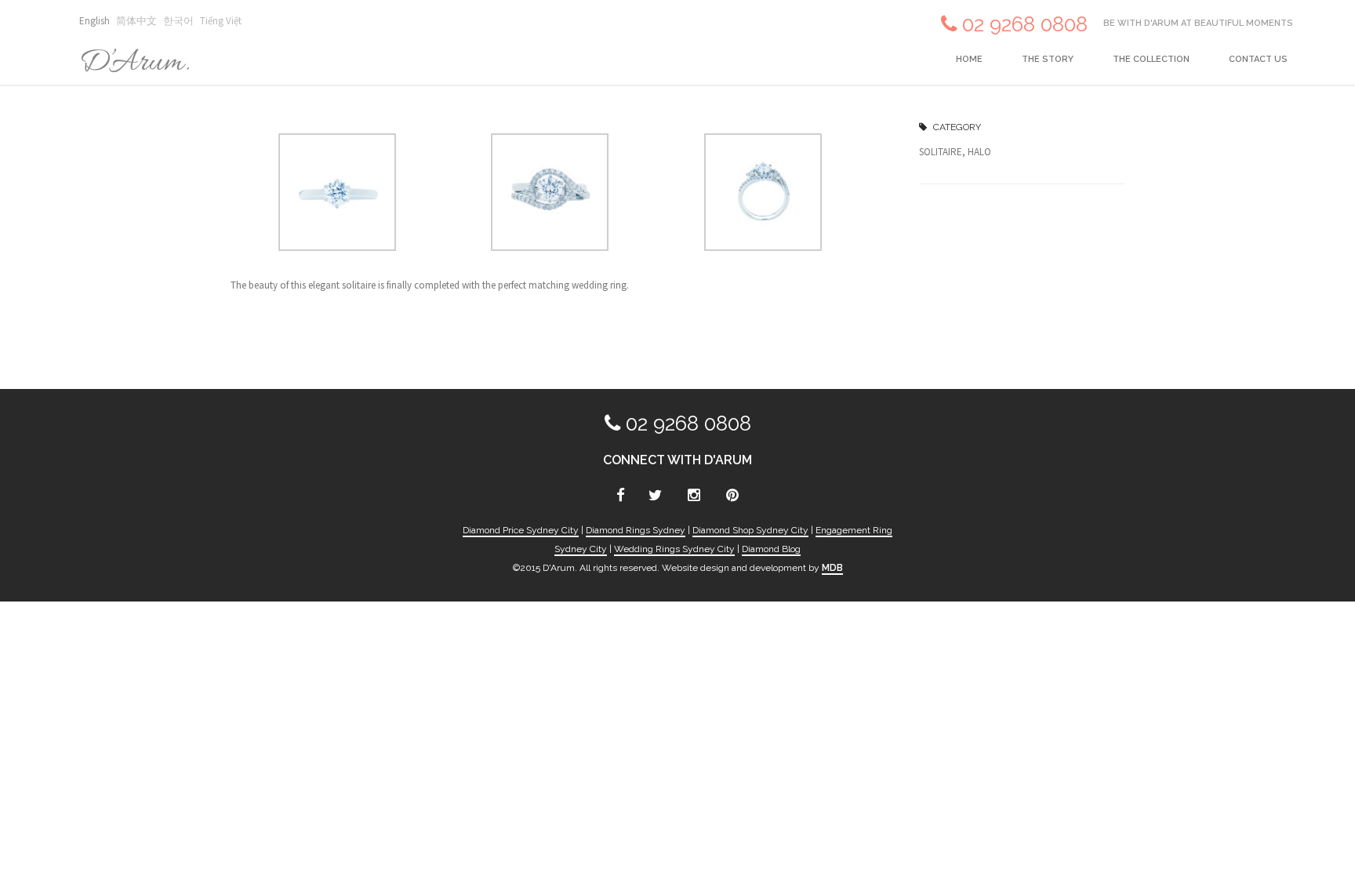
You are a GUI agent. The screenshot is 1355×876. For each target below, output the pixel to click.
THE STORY (1047, 59)
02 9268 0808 (1025, 24)
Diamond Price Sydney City (521, 530)
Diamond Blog (771, 548)
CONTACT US (1258, 59)
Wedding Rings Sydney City (674, 548)
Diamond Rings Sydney (635, 530)
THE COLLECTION (1151, 59)
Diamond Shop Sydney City (750, 530)
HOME (969, 59)
